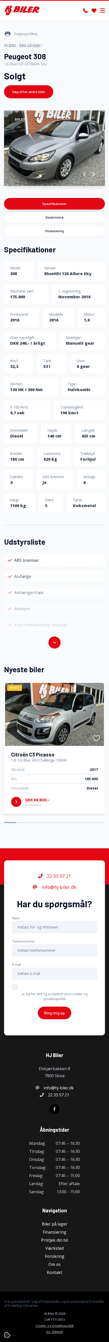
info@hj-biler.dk (58, 887)
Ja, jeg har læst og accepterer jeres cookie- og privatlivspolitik (54, 996)
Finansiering (54, 231)
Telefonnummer (23, 941)
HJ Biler (10, 45)
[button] (84, 174)
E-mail (16, 964)
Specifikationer (54, 203)
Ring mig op (54, 1012)
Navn (16, 918)
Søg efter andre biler (28, 92)
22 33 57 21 (58, 876)
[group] (54, 148)
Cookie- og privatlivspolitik (54, 1326)
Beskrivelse (55, 217)
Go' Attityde (54, 1332)
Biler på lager (30, 45)
